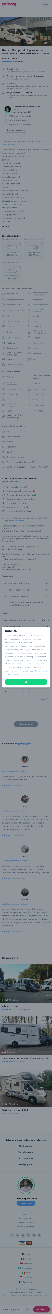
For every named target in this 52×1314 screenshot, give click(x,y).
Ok (26, 681)
